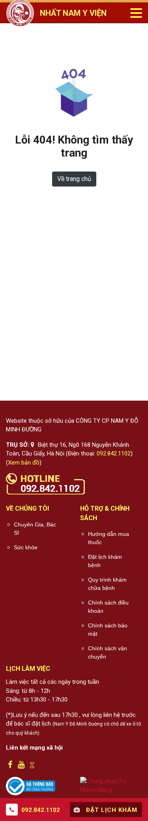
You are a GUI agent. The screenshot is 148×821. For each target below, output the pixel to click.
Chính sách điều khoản (108, 606)
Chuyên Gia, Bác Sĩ (35, 528)
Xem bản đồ (23, 462)
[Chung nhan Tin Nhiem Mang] (111, 785)
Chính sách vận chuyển (107, 652)
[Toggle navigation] (136, 13)
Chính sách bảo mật (107, 629)
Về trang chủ (74, 179)
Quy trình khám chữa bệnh (107, 584)
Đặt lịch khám (110, 810)
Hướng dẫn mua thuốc (108, 538)
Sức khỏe (25, 547)
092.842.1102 (114, 453)
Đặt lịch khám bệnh (105, 561)
